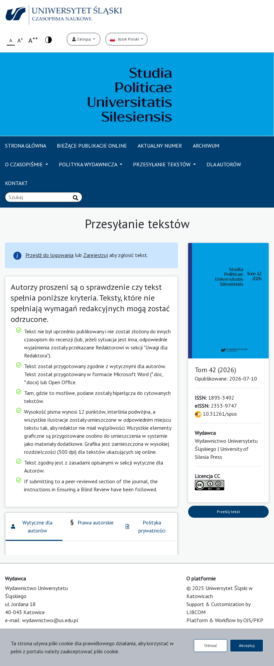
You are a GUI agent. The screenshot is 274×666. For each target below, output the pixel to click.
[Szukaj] (75, 197)
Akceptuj (247, 645)
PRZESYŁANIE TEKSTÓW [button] (162, 164)
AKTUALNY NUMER (160, 145)
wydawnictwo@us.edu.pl (50, 620)
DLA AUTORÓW (224, 164)
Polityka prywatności (151, 526)
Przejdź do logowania (49, 255)
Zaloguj (84, 38)
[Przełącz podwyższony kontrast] (48, 39)
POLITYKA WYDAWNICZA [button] (88, 164)
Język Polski (127, 38)
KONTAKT (16, 183)
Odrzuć (210, 645)
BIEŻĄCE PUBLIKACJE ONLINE (92, 145)
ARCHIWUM (206, 145)
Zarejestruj (95, 255)
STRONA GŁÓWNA (25, 145)
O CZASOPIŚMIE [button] (24, 164)
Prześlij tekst (228, 511)
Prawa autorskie (96, 522)
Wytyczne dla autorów (37, 526)
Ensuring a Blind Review (83, 489)
